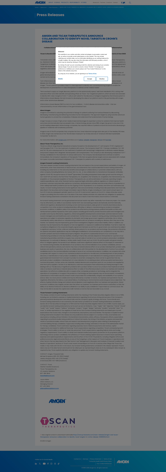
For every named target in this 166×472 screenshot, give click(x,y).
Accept (89, 79)
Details (60, 78)
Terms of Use (92, 73)
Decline (102, 79)
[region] (84, 65)
